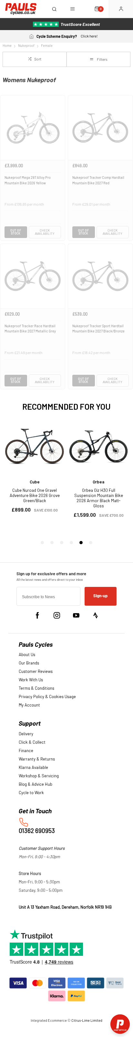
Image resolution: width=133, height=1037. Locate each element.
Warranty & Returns (37, 759)
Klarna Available (33, 768)
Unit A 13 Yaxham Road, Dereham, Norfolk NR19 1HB (65, 907)
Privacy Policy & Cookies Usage (47, 697)
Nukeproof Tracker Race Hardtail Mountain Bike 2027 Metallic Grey (30, 328)
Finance (26, 751)
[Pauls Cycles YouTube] (76, 615)
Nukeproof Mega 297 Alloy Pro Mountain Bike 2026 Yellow (28, 180)
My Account (29, 705)
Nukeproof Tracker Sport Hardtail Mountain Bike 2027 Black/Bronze (98, 328)
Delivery (26, 734)
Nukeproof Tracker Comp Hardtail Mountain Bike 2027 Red (98, 180)
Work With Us (31, 680)
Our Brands (29, 663)
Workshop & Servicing (39, 776)
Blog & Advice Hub (35, 785)
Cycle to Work (31, 793)
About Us (27, 655)
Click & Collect (32, 742)
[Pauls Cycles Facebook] (37, 615)
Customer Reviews (36, 672)
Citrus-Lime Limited (86, 1020)
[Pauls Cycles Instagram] (57, 615)
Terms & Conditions (36, 688)
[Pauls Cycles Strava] (95, 615)
